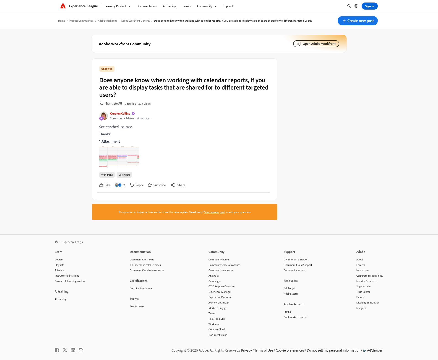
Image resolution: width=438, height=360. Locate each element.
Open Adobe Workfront (319, 43)
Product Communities (81, 20)
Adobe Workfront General (135, 20)
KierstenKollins (120, 113)
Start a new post (214, 212)
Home (61, 20)
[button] (358, 20)
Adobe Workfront (107, 20)
